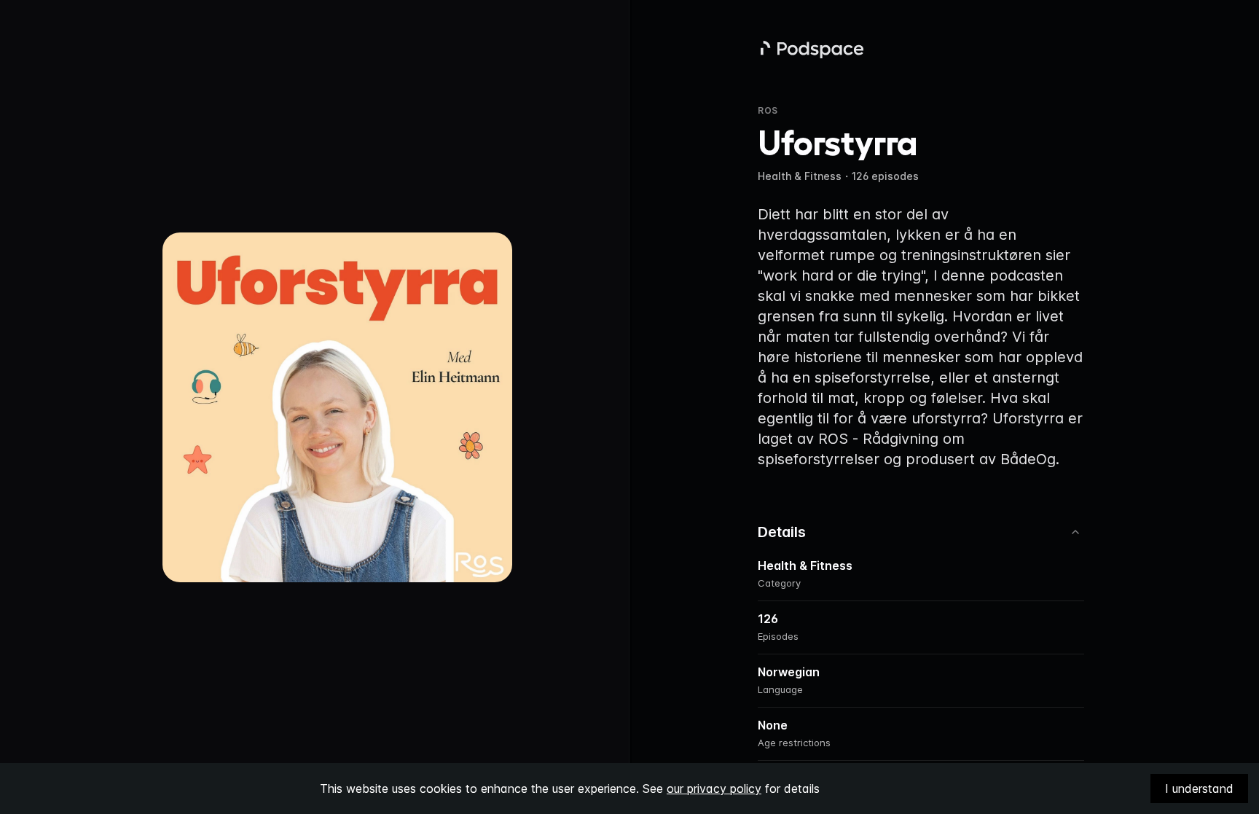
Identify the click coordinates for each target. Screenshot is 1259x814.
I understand (1199, 788)
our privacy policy (714, 788)
